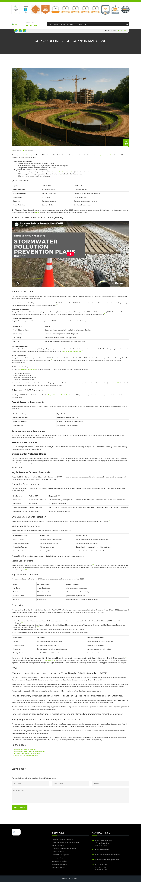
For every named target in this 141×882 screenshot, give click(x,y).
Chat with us (34, 25)
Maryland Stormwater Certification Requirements (29, 751)
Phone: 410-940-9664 (102, 849)
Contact (79, 24)
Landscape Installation (59, 861)
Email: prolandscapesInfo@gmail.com (107, 854)
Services (70, 24)
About (56, 24)
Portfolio (62, 24)
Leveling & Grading (58, 852)
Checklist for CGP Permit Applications (26, 755)
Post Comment (19, 808)
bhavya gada (17, 151)
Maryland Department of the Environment (61, 395)
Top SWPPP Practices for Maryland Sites (27, 753)
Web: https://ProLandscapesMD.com (107, 860)
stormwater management (27, 369)
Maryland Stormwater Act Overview (25, 749)
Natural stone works (58, 867)
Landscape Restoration (59, 864)
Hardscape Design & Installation (62, 839)
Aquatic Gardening (58, 845)
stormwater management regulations (101, 155)
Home (50, 24)
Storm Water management (60, 855)
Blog (85, 24)
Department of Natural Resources (63, 172)
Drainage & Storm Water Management (64, 848)
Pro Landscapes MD (49, 660)
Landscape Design (58, 858)
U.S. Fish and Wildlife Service (71, 351)
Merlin (37, 212)
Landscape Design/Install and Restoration (65, 842)
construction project (27, 155)
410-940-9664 (122, 31)
